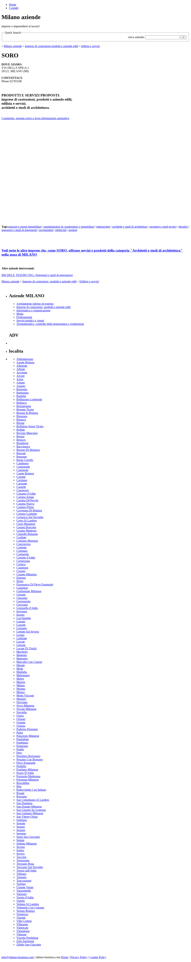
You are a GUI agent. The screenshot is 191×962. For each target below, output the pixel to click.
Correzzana (23, 561)
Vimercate (22, 927)
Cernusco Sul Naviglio (29, 517)
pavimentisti (46, 230)
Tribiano (21, 873)
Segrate (20, 823)
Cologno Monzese (27, 540)
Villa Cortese (24, 921)
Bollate (20, 429)
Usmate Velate (24, 887)
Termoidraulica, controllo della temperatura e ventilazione (50, 323)
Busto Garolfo (24, 460)
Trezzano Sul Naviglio (29, 867)
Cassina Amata (25, 497)
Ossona (20, 725)
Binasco (21, 419)
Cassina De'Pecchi (27, 500)
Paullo (20, 749)
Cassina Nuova (25, 503)
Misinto (20, 688)
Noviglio (21, 712)
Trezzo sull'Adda (26, 870)
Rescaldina (22, 783)
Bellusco (21, 402)
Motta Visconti (25, 695)
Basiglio (21, 396)
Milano (20, 685)
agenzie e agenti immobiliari (24, 226)
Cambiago (22, 463)
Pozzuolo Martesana (28, 776)
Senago (20, 830)
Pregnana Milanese (27, 779)
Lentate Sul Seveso (27, 631)
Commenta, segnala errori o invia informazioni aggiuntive (35, 118)
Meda (19, 668)
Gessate (21, 594)
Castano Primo (25, 507)
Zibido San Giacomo (28, 944)
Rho (18, 786)
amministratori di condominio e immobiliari (68, 226)
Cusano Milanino (26, 574)
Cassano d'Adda (26, 493)
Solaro (20, 850)
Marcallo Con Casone (29, 661)
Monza (20, 692)
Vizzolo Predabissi (27, 937)
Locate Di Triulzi (26, 648)
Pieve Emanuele (25, 762)
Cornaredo (22, 554)
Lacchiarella (23, 618)
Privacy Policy (78, 957)
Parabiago (22, 742)
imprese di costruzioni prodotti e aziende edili (51, 46)
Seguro (20, 826)
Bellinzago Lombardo (29, 399)
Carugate (21, 483)
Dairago (21, 577)
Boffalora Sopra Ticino (29, 426)
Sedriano (21, 820)
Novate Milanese (26, 709)
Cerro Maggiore (25, 523)
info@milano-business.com (17, 957)
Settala (20, 840)
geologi (72, 230)
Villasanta (22, 924)
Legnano (21, 628)
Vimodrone (23, 931)
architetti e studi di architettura (129, 226)
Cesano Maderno (26, 530)
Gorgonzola (23, 601)
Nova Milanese (25, 705)
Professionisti (24, 317)
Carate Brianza (25, 473)
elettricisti (60, 230)
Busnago (21, 456)
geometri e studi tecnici (162, 226)
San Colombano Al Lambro (32, 799)
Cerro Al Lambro (26, 520)
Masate (20, 665)
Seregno (21, 833)
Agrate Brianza (25, 362)
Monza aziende (10, 281)
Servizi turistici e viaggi (30, 320)
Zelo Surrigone (25, 941)
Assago (20, 386)
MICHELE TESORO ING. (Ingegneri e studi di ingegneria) (37, 275)
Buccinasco (23, 446)
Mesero (20, 682)
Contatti (13, 8)
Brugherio (22, 443)
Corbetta (21, 547)
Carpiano (21, 480)
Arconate (21, 372)
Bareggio (21, 389)
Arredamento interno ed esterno (35, 303)
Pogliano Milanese (27, 769)
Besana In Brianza (27, 412)
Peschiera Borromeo (28, 756)
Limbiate (21, 638)
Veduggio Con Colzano (30, 907)
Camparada (23, 466)
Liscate (20, 641)
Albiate (20, 369)
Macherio (22, 651)
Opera (20, 715)
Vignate (21, 917)
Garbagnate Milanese (28, 591)
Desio (19, 581)
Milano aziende (13, 46)
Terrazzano (22, 860)
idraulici (183, 226)
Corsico (21, 564)
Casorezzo (22, 490)
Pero (19, 752)
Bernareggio (23, 406)
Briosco (21, 439)
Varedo (20, 900)
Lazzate (21, 624)
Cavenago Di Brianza (29, 510)
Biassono (21, 416)
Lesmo (20, 635)
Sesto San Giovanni (28, 836)
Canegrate (22, 470)
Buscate (21, 453)
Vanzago (21, 894)
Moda (19, 313)
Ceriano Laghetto (26, 513)
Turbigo (21, 884)
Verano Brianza (25, 910)
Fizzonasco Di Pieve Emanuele (34, 584)
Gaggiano (22, 587)
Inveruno (21, 611)
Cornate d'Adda (25, 557)
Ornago (20, 719)
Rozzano (21, 796)
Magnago (22, 658)
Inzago (20, 614)
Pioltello (21, 766)
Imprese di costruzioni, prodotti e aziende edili (49, 281)
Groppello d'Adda (27, 608)
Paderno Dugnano (27, 729)
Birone (20, 423)
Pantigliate (22, 739)
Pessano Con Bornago (29, 759)
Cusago (20, 571)
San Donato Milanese (29, 806)
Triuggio (21, 877)
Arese (19, 379)
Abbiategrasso (24, 359)
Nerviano (21, 702)
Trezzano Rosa (25, 863)
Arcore (20, 375)
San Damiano (24, 803)
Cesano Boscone (26, 527)
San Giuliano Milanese (29, 813)
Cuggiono (22, 567)
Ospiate (20, 722)
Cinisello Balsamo (27, 534)
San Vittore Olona (27, 816)
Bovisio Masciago (27, 433)
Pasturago (22, 746)
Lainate (20, 621)
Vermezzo (22, 914)
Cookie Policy (98, 957)
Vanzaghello (23, 890)
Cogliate (21, 537)
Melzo (20, 678)
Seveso (20, 847)
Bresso (20, 436)
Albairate (21, 365)
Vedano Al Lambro (27, 904)
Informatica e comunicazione (33, 310)
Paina (19, 732)
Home (12, 4)
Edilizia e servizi (89, 281)
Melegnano (23, 675)
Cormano (21, 550)
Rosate (20, 793)
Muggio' (21, 698)
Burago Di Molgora (28, 449)
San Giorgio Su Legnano (31, 810)
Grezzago (22, 604)
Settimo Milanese (26, 843)
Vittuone (21, 934)
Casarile (21, 486)
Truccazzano (23, 880)
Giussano (21, 598)
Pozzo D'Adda (25, 772)
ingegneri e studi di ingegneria (19, 230)
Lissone (21, 645)
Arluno (20, 382)
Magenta (21, 655)
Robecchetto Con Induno (31, 789)
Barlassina (22, 392)
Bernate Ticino (25, 409)
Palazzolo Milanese (27, 735)
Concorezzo (23, 544)
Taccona (21, 857)
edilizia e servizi (90, 46)
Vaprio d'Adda (25, 897)
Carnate (21, 476)
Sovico (20, 853)
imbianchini (103, 226)
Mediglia (21, 672)
